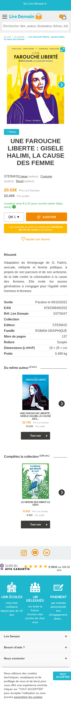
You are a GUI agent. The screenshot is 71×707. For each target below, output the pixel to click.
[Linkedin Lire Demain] (46, 555)
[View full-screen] (62, 49)
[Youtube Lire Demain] (35, 555)
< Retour (11, 132)
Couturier (46, 176)
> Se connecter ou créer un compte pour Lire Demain (35, 228)
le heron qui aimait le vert (35, 503)
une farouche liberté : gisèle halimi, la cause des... (35, 416)
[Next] (61, 84)
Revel (19, 181)
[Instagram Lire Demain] (24, 555)
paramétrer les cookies (28, 697)
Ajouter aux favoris (37, 239)
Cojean (23, 176)
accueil (7, 37)
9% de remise (22, 7)
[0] (64, 17)
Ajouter (49, 217)
